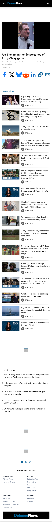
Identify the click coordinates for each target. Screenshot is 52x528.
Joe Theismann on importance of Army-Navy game (23, 56)
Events (29, 484)
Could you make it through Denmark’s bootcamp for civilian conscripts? (35, 266)
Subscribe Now (33, 479)
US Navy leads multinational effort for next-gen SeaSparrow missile (24, 393)
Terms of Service (9, 482)
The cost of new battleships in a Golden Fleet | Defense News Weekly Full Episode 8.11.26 (35, 281)
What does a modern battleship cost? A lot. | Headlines (34, 295)
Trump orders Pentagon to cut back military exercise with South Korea (35, 158)
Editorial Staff (7, 507)
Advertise (6, 498)
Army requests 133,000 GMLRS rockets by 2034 (35, 128)
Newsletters (31, 482)
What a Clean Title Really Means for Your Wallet (35, 323)
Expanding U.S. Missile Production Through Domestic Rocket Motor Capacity (34, 99)
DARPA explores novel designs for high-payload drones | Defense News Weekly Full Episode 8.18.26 (34, 174)
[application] (26, 35)
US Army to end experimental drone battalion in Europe (24, 410)
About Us (30, 498)
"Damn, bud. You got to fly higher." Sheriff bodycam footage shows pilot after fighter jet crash (35, 143)
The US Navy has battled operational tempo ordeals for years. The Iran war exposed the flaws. (26, 375)
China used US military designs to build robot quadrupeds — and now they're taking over (35, 114)
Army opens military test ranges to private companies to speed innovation (35, 233)
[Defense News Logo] (15, 3)
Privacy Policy (8, 479)
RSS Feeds (31, 487)
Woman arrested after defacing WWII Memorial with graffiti (34, 218)
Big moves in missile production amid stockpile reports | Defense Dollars (35, 310)
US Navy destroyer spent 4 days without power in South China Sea (25, 401)
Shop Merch (31, 490)
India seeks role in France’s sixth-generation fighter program (26, 384)
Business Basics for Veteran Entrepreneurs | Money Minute (34, 189)
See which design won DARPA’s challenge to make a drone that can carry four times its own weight (35, 249)
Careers (30, 501)
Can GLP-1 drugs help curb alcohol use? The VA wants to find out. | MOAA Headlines (34, 204)
